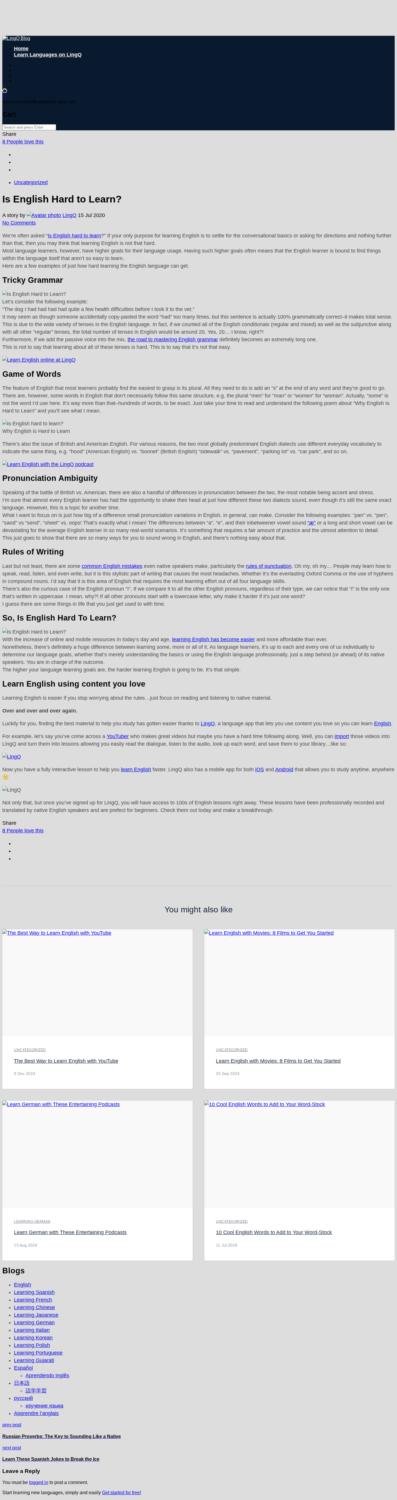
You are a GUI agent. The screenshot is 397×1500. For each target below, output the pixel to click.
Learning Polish (32, 1345)
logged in (38, 1482)
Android (284, 769)
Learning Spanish (34, 1292)
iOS (259, 769)
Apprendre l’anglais (36, 1413)
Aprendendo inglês (47, 1375)
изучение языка (44, 1406)
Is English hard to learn (74, 236)
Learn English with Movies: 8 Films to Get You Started (278, 1061)
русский (23, 1398)
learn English (136, 769)
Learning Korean (33, 1338)
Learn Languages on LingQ (48, 55)
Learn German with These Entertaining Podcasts (70, 1232)
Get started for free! (121, 1492)
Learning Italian (32, 1330)
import (342, 736)
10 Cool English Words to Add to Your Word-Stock (274, 1232)
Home (21, 48)
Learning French (33, 1300)
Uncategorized (31, 182)
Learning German (32, 1222)
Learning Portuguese (38, 1353)
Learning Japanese (36, 1315)
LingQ (69, 215)
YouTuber (118, 736)
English (382, 723)
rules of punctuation (269, 566)
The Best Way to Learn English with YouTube (66, 1061)
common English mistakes (112, 566)
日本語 (22, 1383)
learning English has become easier (213, 639)
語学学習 (36, 1391)
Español (23, 1368)
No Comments (19, 223)
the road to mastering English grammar (173, 339)
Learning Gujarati (34, 1360)
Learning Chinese (34, 1307)
